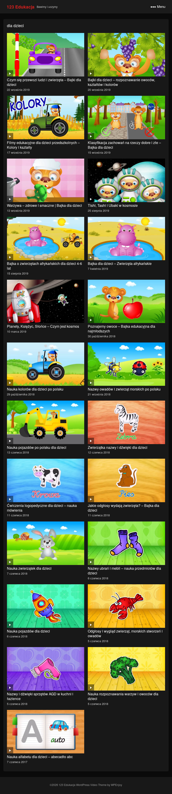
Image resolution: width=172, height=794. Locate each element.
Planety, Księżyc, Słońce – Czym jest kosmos (43, 326)
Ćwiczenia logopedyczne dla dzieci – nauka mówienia (42, 508)
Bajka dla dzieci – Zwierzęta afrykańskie (120, 263)
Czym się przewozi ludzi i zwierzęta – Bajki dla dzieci (44, 82)
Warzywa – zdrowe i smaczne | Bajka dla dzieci (44, 205)
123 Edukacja (20, 7)
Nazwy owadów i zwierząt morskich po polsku (124, 389)
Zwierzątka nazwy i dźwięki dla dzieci (117, 447)
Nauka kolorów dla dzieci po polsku (35, 389)
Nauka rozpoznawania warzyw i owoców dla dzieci (123, 696)
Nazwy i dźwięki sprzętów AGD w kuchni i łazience (40, 696)
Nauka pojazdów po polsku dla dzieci (36, 447)
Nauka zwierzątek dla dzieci (29, 568)
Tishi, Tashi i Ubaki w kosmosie (113, 205)
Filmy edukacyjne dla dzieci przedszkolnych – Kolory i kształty (43, 145)
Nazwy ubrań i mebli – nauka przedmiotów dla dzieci (124, 571)
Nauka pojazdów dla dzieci (28, 631)
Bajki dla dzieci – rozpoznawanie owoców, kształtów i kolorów (121, 82)
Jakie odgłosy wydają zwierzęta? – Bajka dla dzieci (123, 508)
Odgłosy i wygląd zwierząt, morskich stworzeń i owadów (125, 633)
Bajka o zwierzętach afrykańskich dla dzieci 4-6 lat (44, 266)
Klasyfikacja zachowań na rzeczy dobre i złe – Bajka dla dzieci (124, 145)
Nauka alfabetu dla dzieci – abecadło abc (40, 756)
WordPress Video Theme (91, 785)
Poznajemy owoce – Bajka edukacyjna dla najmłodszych (121, 329)
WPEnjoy (116, 785)
